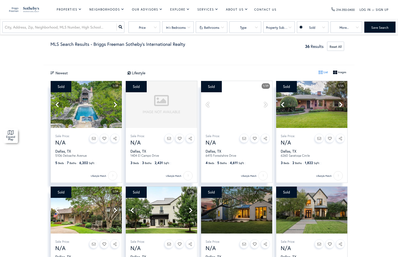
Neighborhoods (104, 10)
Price (142, 27)
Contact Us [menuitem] (265, 10)
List (325, 72)
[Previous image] (57, 104)
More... (344, 27)
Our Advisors (145, 10)
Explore (177, 10)
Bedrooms (179, 27)
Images (341, 72)
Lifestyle (138, 72)
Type (243, 27)
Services (205, 10)
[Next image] (115, 104)
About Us (235, 10)
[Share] (115, 138)
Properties (67, 10)
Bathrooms (211, 27)
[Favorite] (104, 138)
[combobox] (5, 27)
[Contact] (93, 138)
